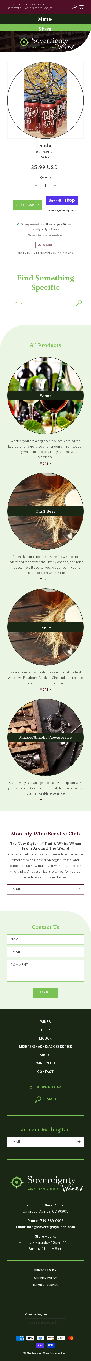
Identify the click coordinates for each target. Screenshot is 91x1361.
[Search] (79, 303)
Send (43, 992)
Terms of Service (45, 1285)
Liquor (45, 1038)
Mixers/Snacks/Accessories (45, 1047)
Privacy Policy (45, 1270)
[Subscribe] (79, 889)
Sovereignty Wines (40, 1353)
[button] (74, 7)
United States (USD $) (42, 1322)
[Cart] (81, 6)
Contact (45, 1072)
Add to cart (26, 205)
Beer (45, 1030)
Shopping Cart (49, 1087)
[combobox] (45, 303)
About (45, 1055)
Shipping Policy (45, 1277)
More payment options (62, 210)
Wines (45, 1022)
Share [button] (48, 245)
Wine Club (45, 1063)
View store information (45, 235)
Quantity (45, 177)
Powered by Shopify (59, 1353)
